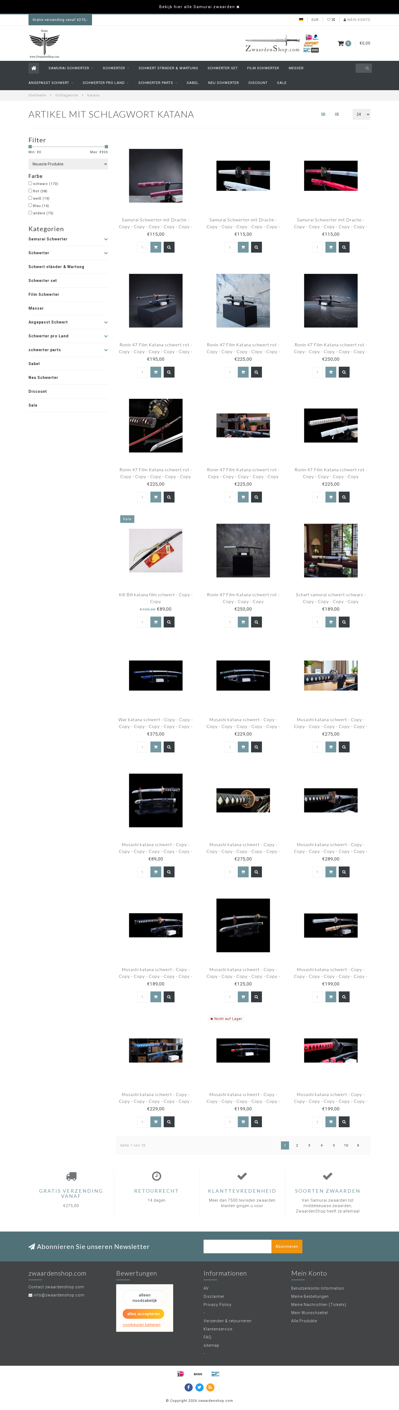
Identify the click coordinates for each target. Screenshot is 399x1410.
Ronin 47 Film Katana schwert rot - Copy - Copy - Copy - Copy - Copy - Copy (331, 351)
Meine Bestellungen (310, 1296)
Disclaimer (214, 1296)
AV (206, 1288)
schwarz (45, 184)
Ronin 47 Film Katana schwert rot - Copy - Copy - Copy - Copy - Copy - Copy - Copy (243, 351)
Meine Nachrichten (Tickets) (318, 1304)
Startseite (37, 95)
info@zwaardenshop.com (59, 1295)
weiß (41, 198)
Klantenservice (218, 1329)
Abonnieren (287, 1246)
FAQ (207, 1337)
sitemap (211, 1345)
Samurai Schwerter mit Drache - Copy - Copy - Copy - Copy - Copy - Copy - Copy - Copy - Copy (155, 226)
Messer (296, 68)
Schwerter (114, 68)
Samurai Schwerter (69, 68)
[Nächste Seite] (358, 1145)
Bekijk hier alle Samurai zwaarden (197, 7)
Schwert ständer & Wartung (168, 68)
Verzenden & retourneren (228, 1321)
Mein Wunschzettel (309, 1313)
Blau (41, 206)
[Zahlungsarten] (181, 1374)
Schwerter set (223, 68)
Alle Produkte (304, 1321)
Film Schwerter (263, 68)
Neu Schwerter (223, 83)
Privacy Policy (218, 1304)
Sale (282, 83)
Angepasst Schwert (48, 83)
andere (43, 213)
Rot (40, 191)
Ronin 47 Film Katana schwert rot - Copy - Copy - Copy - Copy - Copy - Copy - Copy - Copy (155, 351)
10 (346, 1145)
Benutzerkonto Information (317, 1288)
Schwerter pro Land (104, 83)
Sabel (193, 83)
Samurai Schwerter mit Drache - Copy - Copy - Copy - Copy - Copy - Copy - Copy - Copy (243, 226)
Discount (258, 83)
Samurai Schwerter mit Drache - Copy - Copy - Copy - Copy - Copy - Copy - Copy (331, 226)
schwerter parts (155, 83)
